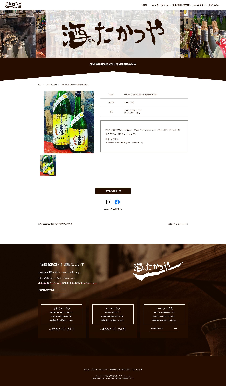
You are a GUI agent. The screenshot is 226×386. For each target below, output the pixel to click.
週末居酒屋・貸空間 (181, 5)
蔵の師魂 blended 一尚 (177, 224)
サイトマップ (137, 369)
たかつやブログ (199, 5)
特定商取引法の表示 (46, 290)
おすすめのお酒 (52, 85)
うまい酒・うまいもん (160, 5)
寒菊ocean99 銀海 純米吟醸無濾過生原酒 (55, 224)
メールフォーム (157, 328)
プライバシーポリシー (99, 369)
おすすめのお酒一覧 (113, 191)
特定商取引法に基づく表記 (120, 369)
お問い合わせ (214, 5)
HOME (144, 5)
